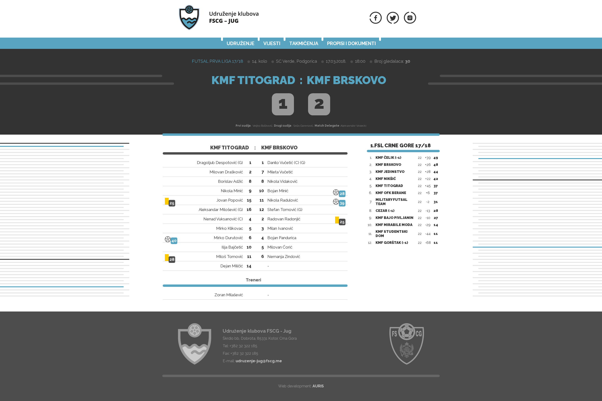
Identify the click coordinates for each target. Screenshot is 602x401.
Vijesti (271, 43)
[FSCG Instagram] (410, 22)
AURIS (318, 386)
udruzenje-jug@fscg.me (259, 361)
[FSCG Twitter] (393, 22)
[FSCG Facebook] (376, 22)
